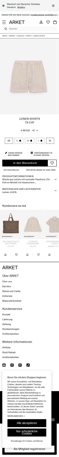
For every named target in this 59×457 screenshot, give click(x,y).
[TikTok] (28, 365)
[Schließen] (53, 5)
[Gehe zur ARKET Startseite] (17, 22)
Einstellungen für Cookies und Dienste (27, 441)
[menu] (4, 22)
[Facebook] (12, 365)
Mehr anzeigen (16, 416)
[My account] (41, 22)
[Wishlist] (48, 22)
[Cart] (55, 22)
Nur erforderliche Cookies (27, 432)
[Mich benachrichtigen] (5, 254)
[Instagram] (4, 365)
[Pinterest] (20, 365)
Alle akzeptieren (27, 423)
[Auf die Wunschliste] (52, 163)
